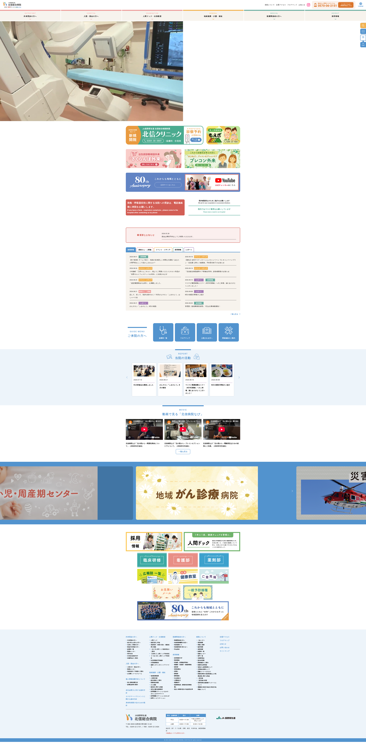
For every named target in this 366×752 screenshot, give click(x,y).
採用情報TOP (178, 658)
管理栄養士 (177, 669)
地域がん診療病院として (205, 667)
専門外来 (130, 653)
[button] (126, 377)
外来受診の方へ (30, 14)
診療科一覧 (163, 338)
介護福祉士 (177, 680)
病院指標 (200, 649)
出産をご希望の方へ (133, 644)
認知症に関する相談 (157, 687)
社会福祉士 (177, 678)
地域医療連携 (155, 676)
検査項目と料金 (155, 642)
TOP (363, 45)
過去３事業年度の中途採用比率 (183, 689)
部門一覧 (200, 656)
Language (360, 6)
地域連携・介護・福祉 (213, 14)
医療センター (131, 651)
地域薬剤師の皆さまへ (181, 647)
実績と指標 (201, 644)
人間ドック (154, 640)
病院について (270, 5)
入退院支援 (154, 678)
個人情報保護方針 (132, 682)
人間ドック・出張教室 (152, 14)
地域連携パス (178, 644)
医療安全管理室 (202, 665)
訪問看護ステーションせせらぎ (160, 696)
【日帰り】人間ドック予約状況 (160, 653)
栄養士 (176, 671)
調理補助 (177, 676)
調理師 (176, 673)
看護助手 (177, 682)
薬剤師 (176, 667)
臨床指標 (200, 647)
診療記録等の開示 (132, 684)
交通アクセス (281, 5)
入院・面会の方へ (91, 14)
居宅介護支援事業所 (157, 689)
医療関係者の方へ (274, 14)
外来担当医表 (132, 656)
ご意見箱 (200, 678)
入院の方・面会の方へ (134, 667)
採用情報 (335, 14)
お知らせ (302, 5)
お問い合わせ (225, 647)
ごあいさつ (201, 640)
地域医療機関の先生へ (181, 642)
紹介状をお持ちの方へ (134, 642)
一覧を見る (234, 314)
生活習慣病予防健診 (157, 660)
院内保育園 (201, 660)
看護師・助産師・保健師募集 (183, 664)
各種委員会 (201, 658)
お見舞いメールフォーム (134, 673)
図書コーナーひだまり (204, 671)
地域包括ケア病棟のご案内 (135, 671)
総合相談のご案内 (156, 680)
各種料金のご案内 (132, 658)
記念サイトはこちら (168, 185)
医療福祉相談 (155, 682)
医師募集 (177, 660)
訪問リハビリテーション (158, 698)
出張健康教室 (155, 662)
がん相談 (153, 685)
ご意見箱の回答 (202, 680)
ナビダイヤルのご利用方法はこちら (346, 4)
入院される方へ (207, 338)
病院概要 (200, 642)
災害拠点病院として (204, 669)
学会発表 (177, 649)
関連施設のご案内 (228, 338)
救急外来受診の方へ (133, 647)
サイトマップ (225, 651)
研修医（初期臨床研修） (181, 662)
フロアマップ (292, 5)
